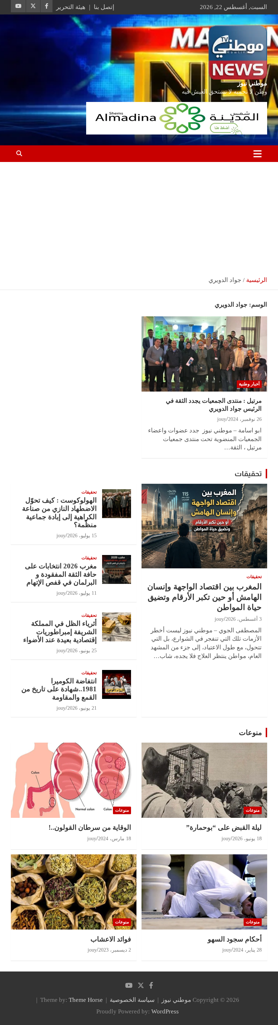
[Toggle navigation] (257, 153)
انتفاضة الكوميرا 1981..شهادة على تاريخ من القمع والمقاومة (59, 689)
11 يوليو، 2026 (82, 593)
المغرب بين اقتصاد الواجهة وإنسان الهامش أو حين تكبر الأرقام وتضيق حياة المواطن (204, 597)
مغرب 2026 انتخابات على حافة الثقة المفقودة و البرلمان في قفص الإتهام (61, 574)
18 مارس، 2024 (114, 838)
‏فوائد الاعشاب (110, 939)
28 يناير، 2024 (247, 950)
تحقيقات (248, 474)
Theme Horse (86, 999)
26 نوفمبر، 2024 (245, 419)
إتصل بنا (104, 7)
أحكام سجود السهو (235, 939)
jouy (221, 419)
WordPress (165, 1011)
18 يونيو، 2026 (247, 838)
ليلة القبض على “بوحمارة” (224, 827)
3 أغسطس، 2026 (244, 619)
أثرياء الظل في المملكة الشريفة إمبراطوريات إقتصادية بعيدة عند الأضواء (60, 632)
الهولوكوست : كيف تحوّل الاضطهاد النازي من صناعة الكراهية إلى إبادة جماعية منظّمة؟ (59, 512)
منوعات (250, 732)
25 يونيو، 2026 (82, 650)
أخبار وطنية (249, 383)
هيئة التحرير (70, 7)
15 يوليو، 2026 (82, 535)
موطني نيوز (252, 83)
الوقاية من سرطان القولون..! (90, 827)
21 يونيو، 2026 (82, 708)
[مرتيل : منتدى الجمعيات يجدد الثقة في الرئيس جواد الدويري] (204, 354)
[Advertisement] (139, 216)
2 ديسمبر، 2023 (114, 950)
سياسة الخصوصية (132, 999)
